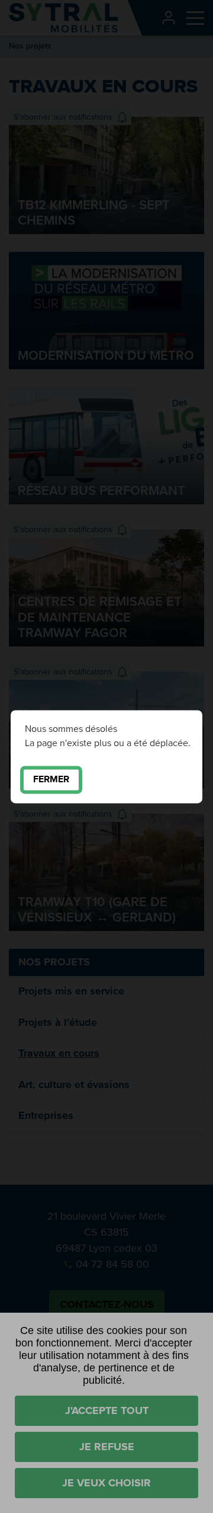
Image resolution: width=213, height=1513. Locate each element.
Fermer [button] (51, 779)
